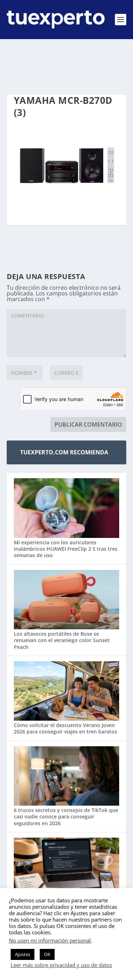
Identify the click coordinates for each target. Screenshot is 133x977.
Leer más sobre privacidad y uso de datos (61, 965)
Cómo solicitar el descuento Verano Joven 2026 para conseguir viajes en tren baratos (65, 728)
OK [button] (47, 954)
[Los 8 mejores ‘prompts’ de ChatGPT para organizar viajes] (67, 868)
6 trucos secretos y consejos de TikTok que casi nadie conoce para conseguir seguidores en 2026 (66, 816)
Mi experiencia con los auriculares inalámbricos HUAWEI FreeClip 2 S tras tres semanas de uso (65, 549)
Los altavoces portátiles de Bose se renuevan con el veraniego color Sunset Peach (62, 640)
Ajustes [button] (22, 954)
